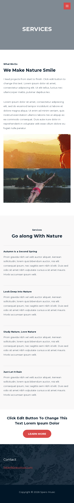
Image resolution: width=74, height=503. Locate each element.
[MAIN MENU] (67, 6)
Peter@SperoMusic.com (18, 467)
